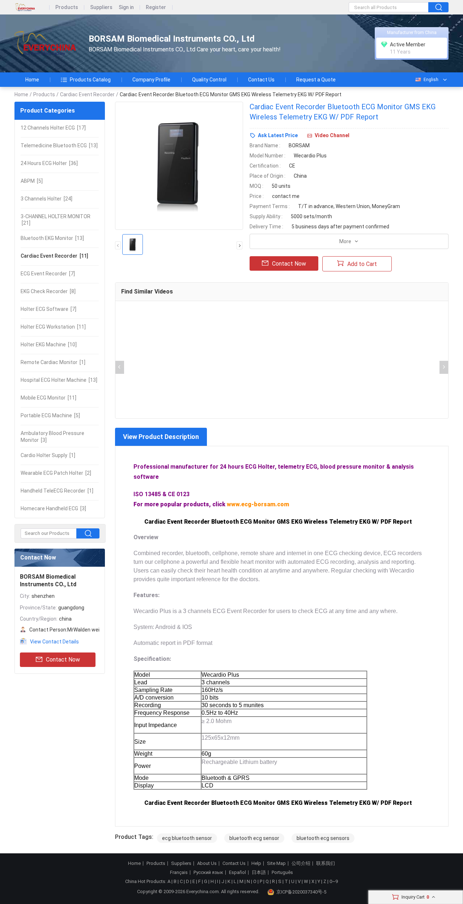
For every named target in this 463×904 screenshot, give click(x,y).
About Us (207, 863)
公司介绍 (301, 863)
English (431, 79)
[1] (53, 362)
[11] (54, 256)
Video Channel (332, 135)
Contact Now (63, 659)
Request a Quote (316, 80)
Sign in (126, 7)
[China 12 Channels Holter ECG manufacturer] (45, 43)
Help (256, 863)
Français (179, 872)
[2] (56, 473)
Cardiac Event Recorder (87, 94)
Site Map (276, 863)
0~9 (334, 881)
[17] (53, 128)
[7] (48, 273)
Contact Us (261, 80)
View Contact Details (54, 642)
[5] (32, 181)
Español (237, 872)
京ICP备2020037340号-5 (301, 892)
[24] (46, 199)
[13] (59, 145)
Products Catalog (90, 80)
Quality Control (209, 80)
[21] (55, 220)
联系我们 (325, 863)
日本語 (259, 872)
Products (66, 7)
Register (156, 7)
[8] (48, 291)
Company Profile (151, 80)
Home (32, 80)
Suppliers (101, 7)
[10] (49, 344)
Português (282, 872)
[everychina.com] (32, 7)
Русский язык (208, 872)
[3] (52, 436)
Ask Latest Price (278, 135)
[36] (49, 163)
